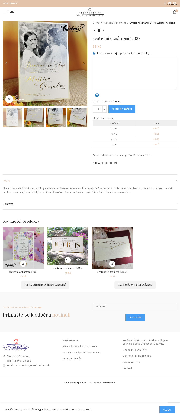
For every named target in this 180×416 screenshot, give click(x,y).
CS (168, 4)
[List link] (30, 361)
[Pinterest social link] (115, 163)
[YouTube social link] (110, 163)
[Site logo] (90, 11)
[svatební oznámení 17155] (67, 246)
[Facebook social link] (165, 3)
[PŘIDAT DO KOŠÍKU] (23, 264)
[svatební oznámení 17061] (23, 248)
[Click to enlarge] (9, 99)
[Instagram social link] (106, 163)
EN (172, 4)
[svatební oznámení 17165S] (112, 248)
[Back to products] (99, 30)
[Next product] (103, 30)
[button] (6, 63)
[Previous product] (95, 30)
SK (175, 4)
